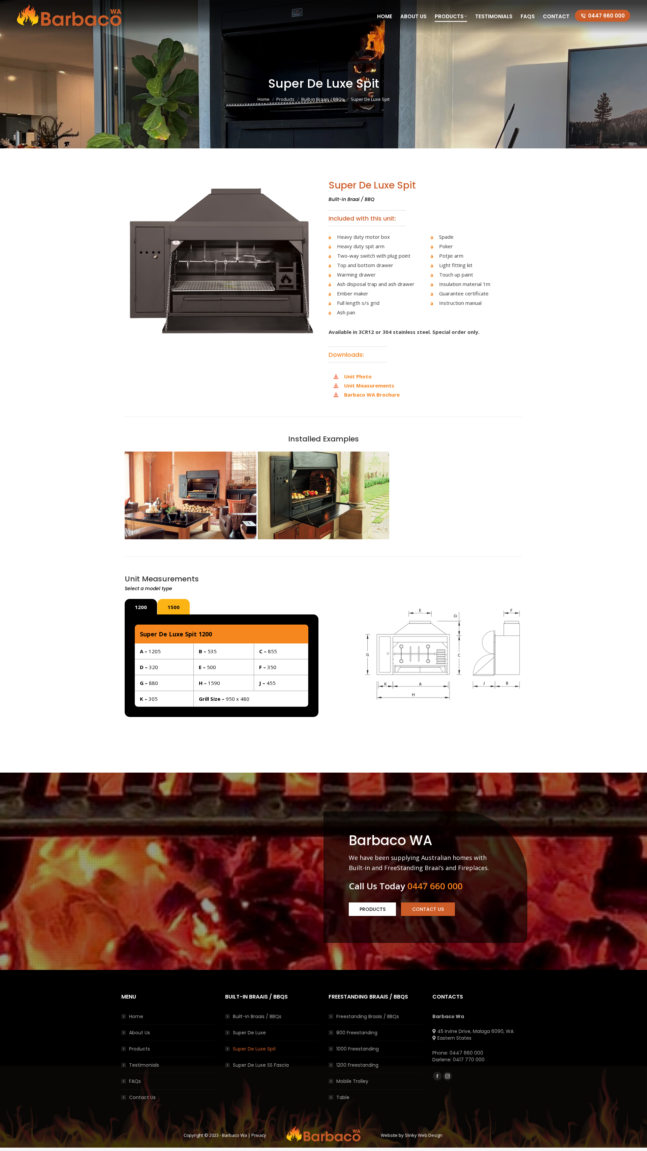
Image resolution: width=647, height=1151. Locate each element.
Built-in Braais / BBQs (257, 1016)
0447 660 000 (606, 15)
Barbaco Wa (234, 1135)
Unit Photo (358, 376)
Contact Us (142, 1097)
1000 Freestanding (357, 1048)
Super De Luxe (249, 1032)
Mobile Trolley (352, 1081)
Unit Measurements (369, 385)
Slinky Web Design (423, 1135)
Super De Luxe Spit (254, 1048)
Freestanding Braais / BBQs (367, 1016)
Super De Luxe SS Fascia (261, 1065)
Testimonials (144, 1065)
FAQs (135, 1081)
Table (342, 1097)
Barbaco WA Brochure (372, 394)
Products (139, 1048)
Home (136, 1016)
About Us (139, 1032)
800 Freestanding (356, 1032)
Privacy (258, 1135)
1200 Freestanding (357, 1065)
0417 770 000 (469, 1059)
